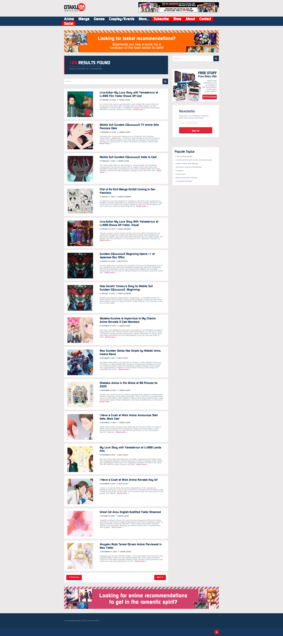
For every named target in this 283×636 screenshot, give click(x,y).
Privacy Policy (93, 621)
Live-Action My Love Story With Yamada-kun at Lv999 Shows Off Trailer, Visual (129, 223)
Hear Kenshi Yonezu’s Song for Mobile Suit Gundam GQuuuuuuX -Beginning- (126, 287)
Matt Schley (123, 261)
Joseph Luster (124, 100)
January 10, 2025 (108, 294)
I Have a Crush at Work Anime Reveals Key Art (129, 480)
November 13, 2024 (108, 423)
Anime (69, 19)
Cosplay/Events (121, 19)
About (190, 19)
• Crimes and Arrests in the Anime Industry (193, 160)
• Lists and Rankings (183, 156)
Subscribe (161, 19)
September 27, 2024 (109, 552)
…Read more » (138, 109)
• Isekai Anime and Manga (186, 163)
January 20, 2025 (108, 261)
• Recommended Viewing (186, 178)
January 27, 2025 (108, 197)
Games (99, 19)
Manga (83, 19)
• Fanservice (180, 174)
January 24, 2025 (108, 229)
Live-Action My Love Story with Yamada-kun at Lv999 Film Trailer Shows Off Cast (129, 94)
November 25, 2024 (108, 390)
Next (159, 577)
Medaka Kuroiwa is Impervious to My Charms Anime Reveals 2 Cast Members (128, 320)
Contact (205, 19)
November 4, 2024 (108, 484)
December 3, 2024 (108, 358)
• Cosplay (179, 171)
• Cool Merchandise (183, 181)
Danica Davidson (124, 197)
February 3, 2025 (108, 161)
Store (177, 19)
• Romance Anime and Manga (188, 167)
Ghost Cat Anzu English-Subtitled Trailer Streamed (130, 512)
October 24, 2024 (108, 516)
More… (144, 19)
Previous (74, 577)
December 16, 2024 (108, 326)
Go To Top (216, 632)
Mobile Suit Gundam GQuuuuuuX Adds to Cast (128, 157)
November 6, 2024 (108, 455)
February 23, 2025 (108, 132)
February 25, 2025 (108, 100)
